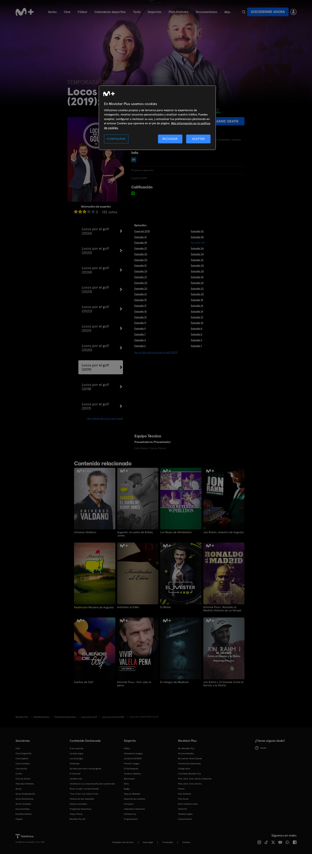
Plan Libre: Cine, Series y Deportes (195, 778)
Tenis (136, 12)
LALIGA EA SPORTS (133, 758)
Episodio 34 (197, 254)
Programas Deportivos (80, 809)
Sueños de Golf (83, 682)
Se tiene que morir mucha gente (85, 768)
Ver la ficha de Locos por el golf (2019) (155, 352)
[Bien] (89, 211)
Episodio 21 (140, 294)
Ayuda (263, 748)
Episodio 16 (197, 305)
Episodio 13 (140, 317)
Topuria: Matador (132, 794)
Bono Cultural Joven (188, 804)
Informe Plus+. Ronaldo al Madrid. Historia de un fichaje (222, 609)
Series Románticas (24, 799)
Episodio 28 (197, 271)
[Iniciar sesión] (293, 12)
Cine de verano (23, 778)
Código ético (184, 768)
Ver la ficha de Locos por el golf (105, 418)
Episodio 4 (140, 340)
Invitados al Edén (128, 607)
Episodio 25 (140, 282)
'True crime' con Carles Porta (84, 794)
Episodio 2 (140, 345)
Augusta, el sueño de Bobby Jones (135, 534)
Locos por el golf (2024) (95, 270)
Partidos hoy (130, 814)
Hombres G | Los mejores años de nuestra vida (92, 783)
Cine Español (22, 758)
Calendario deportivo (110, 12)
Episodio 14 (197, 311)
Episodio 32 (197, 259)
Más (227, 12)
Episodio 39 (140, 242)
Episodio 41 (140, 237)
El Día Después (131, 768)
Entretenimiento (24, 814)
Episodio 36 (197, 248)
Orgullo (19, 819)
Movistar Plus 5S (77, 819)
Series (52, 12)
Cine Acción (21, 768)
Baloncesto (129, 778)
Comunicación (185, 819)
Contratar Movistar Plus (189, 773)
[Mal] (80, 211)
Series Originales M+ (25, 794)
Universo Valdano (85, 532)
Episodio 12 (197, 317)
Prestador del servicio (122, 842)
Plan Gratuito (178, 12)
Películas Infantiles (25, 783)
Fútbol (82, 12)
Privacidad (167, 842)
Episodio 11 (140, 322)
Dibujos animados (78, 804)
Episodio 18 (197, 299)
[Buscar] (243, 12)
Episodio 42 (197, 231)
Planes (181, 789)
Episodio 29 (140, 271)
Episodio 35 (140, 254)
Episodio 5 (196, 334)
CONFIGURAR (116, 139)
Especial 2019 (142, 231)
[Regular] (84, 211)
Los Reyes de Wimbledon (176, 532)
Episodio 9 (140, 328)
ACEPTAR (198, 139)
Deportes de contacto (134, 799)
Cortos (19, 773)
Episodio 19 (140, 299)
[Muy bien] (93, 211)
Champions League (133, 753)
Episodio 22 (197, 288)
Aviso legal (148, 842)
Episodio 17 (140, 305)
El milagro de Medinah (174, 682)
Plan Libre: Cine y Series (190, 783)
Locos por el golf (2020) (95, 348)
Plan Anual (183, 799)
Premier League (132, 763)
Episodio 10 (197, 322)
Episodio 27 (140, 277)
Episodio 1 (196, 345)
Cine (67, 12)
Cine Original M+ (24, 753)
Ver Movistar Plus (186, 748)
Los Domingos (76, 758)
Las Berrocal (76, 778)
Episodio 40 (197, 237)
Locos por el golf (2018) (95, 386)
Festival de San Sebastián (82, 799)
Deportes (154, 12)
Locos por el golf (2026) (95, 231)
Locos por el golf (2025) (95, 250)
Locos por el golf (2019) (95, 367)
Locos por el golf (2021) (95, 328)
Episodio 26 (197, 277)
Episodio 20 (197, 294)
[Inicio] (25, 12)
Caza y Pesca (76, 814)
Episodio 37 (140, 248)
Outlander (75, 763)
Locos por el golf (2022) (95, 309)
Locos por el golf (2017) (95, 406)
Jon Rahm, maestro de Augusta (223, 532)
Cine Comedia (22, 763)
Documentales (206, 12)
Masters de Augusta (94, 607)
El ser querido (76, 748)
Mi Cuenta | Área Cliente (190, 758)
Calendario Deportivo (134, 809)
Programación (131, 819)
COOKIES (186, 842)
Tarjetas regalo (185, 814)
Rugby (127, 789)
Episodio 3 (196, 340)
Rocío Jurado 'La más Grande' (84, 789)
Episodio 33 (140, 259)
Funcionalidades (186, 753)
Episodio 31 (140, 265)
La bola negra (76, 753)
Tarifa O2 (182, 809)
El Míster (165, 607)
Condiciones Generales (189, 763)
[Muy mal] (76, 211)
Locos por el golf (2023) (95, 289)
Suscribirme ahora (268, 12)
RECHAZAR (170, 139)
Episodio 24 (197, 282)
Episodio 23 (140, 288)
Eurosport (129, 804)
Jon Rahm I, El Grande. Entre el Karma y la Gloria (223, 684)
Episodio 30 (197, 265)
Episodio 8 (196, 328)
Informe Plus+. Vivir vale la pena (134, 684)
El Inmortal (75, 773)
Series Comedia (23, 804)
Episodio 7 (140, 334)
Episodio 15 (140, 311)
